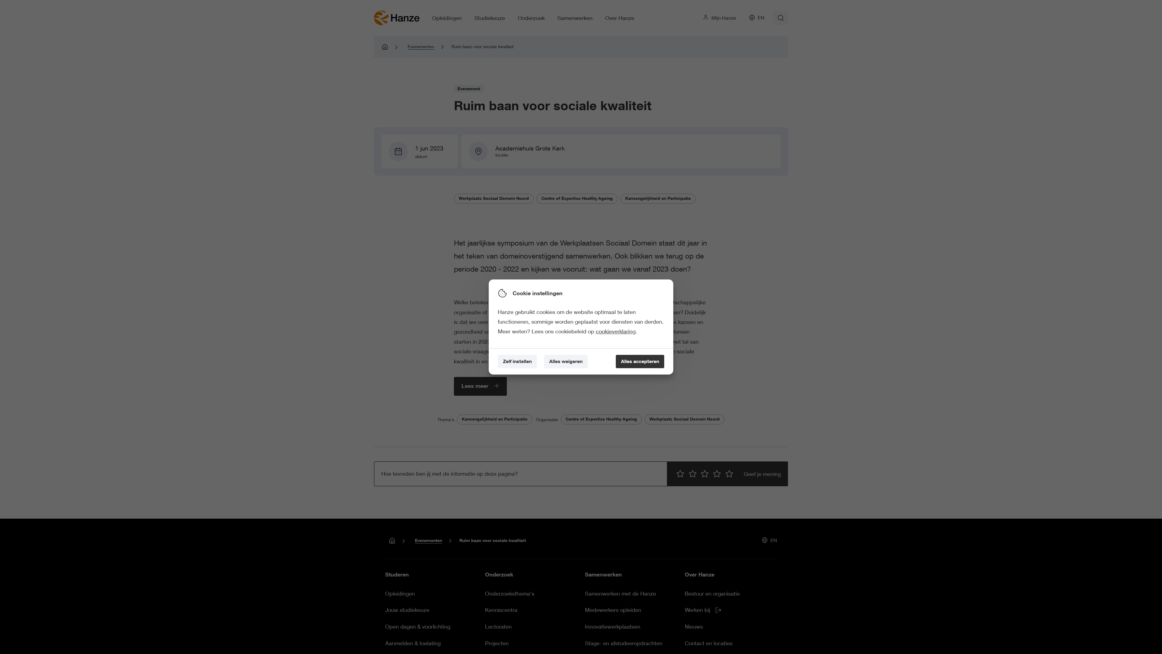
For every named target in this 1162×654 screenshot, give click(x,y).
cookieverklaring (615, 331)
